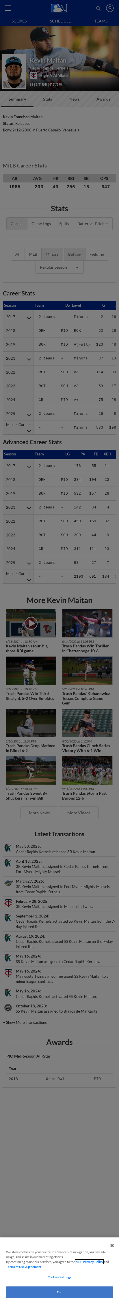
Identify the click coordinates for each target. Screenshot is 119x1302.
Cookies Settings (60, 1277)
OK (59, 1292)
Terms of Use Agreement (23, 1267)
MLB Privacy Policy (89, 1262)
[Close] (112, 1245)
